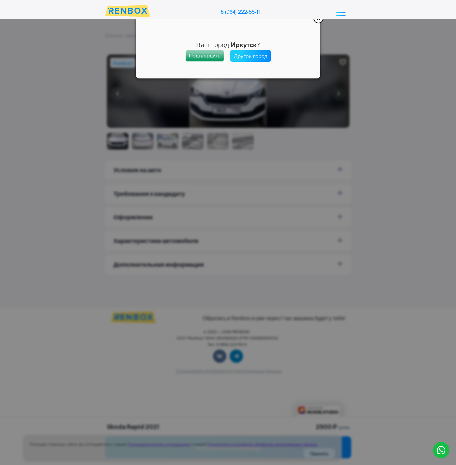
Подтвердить (204, 55)
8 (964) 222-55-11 (240, 12)
